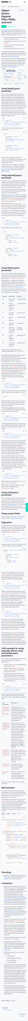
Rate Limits (7, 878)
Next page (21, 1016)
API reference (15, 56)
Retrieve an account (6, 169)
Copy (22, 10)
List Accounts (8, 195)
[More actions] (25, 10)
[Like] (12, 1001)
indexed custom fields (17, 518)
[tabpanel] (14, 842)
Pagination (7, 949)
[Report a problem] (23, 118)
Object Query (7, 30)
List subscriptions (14, 911)
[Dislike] (14, 1001)
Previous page (7, 1009)
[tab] (3, 814)
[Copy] (25, 118)
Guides (3, 6)
